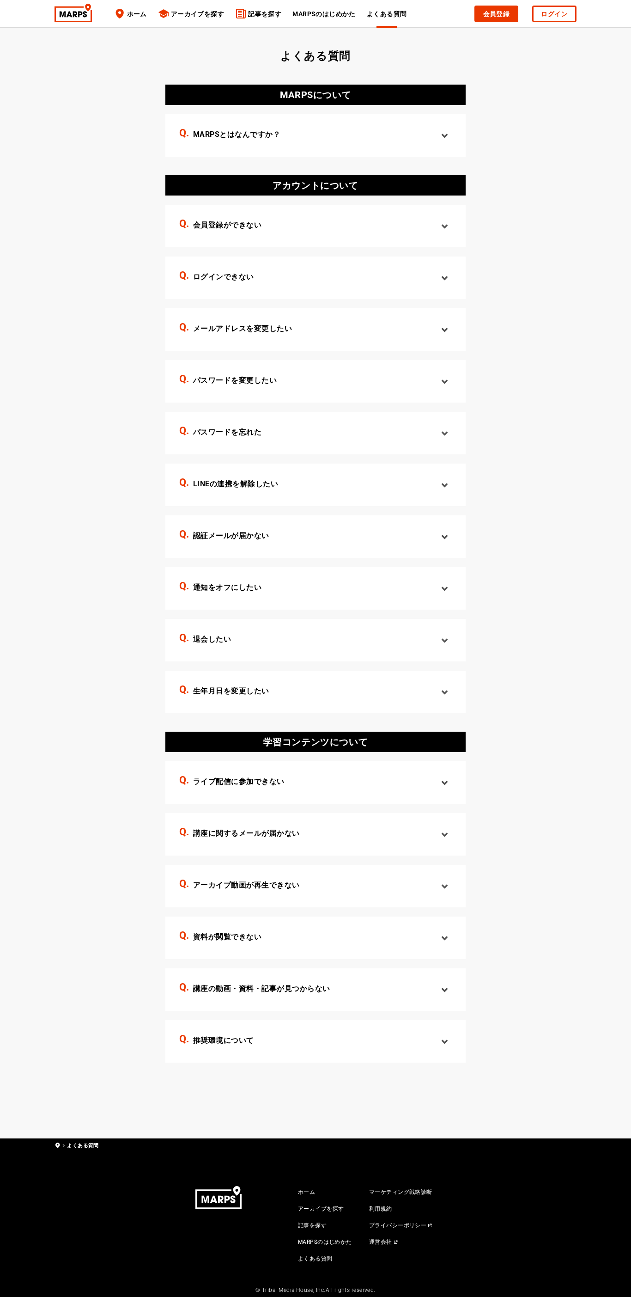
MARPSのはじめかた (324, 14)
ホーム (137, 14)
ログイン (554, 14)
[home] (58, 1146)
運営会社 (380, 1242)
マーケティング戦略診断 (400, 1192)
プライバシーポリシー (397, 1225)
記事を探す (264, 14)
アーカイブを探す (197, 14)
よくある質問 (315, 1258)
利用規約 (380, 1208)
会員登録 (496, 14)
